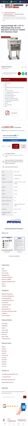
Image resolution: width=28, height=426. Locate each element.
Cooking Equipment (8, 14)
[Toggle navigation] (2, 6)
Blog (3, 268)
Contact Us (4, 270)
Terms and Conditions (7, 277)
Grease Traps (5, 307)
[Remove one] (3, 146)
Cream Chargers (6, 315)
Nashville (4, 353)
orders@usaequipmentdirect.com (10, 374)
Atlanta (3, 346)
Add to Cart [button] (16, 146)
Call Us (12, 130)
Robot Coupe (5, 336)
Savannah (4, 351)
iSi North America (6, 338)
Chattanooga (5, 355)
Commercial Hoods (6, 304)
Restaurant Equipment (9, 12)
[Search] (9, 423)
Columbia (4, 361)
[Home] (5, 423)
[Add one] (9, 146)
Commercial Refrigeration (8, 296)
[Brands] (14, 423)
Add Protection (14, 140)
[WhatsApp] (23, 73)
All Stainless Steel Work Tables (9, 311)
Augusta (4, 348)
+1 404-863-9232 (6, 376)
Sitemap (4, 286)
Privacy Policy (5, 273)
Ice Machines (5, 302)
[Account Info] (23, 424)
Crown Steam (5, 330)
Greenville (4, 359)
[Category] (18, 423)
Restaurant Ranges (19, 14)
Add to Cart (22, 420)
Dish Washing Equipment (8, 300)
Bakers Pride (5, 332)
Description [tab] (6, 79)
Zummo (3, 328)
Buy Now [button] (23, 146)
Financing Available (9, 160)
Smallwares (4, 313)
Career (3, 283)
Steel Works (4, 325)
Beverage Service (6, 309)
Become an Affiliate (6, 279)
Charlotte (4, 364)
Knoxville (4, 357)
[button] (22, 67)
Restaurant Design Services (8, 281)
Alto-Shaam (4, 323)
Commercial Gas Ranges (9, 15)
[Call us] (19, 73)
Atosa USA (4, 334)
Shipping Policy (5, 275)
